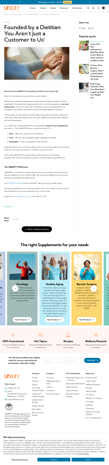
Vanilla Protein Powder (37, 401)
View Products (53, 320)
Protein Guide (91, 378)
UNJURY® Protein (15, 183)
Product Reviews (53, 394)
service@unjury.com (21, 196)
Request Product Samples (72, 395)
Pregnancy (90, 408)
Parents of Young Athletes (93, 413)
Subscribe (91, 360)
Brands (53, 8)
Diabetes (89, 405)
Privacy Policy (83, 454)
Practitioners (77, 8)
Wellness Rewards (93, 384)
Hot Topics (7, 22)
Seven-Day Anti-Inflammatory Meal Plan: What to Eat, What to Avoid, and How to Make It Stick (97, 52)
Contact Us (50, 390)
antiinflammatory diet (96, 41)
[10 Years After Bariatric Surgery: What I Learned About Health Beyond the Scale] (84, 69)
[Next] (90, 2)
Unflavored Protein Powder (38, 395)
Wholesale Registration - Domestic (75, 379)
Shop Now (67, 2)
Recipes (89, 388)
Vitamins (43, 8)
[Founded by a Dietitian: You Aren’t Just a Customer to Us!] (36, 63)
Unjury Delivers (72, 387)
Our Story (50, 378)
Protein (33, 8)
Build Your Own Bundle (38, 414)
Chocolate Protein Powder (38, 389)
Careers (49, 387)
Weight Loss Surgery (94, 398)
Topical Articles (72, 390)
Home (6, 14)
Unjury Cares (91, 381)
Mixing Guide (91, 391)
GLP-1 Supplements (94, 418)
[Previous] (20, 2)
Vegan (34, 384)
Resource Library (16, 14)
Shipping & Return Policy (53, 382)
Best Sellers (36, 409)
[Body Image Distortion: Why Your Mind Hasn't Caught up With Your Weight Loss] (84, 87)
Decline (88, 459)
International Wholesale (75, 384)
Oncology (90, 401)
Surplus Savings (38, 406)
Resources (64, 8)
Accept (54, 459)
